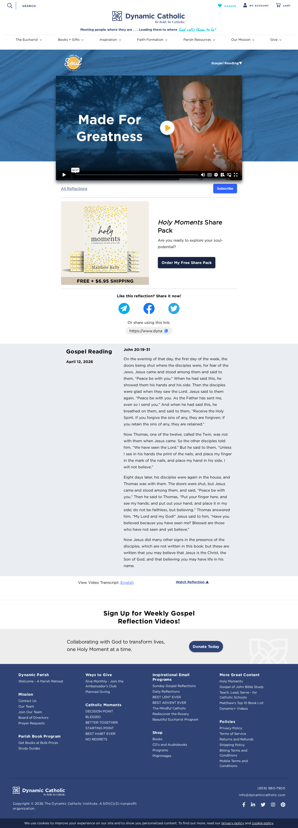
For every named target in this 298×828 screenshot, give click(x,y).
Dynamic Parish (33, 674)
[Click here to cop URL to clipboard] (166, 331)
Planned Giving (97, 692)
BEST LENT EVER (166, 697)
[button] (227, 5)
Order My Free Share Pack (187, 262)
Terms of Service (233, 734)
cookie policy (262, 823)
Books (157, 739)
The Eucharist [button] (27, 40)
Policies (227, 721)
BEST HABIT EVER (100, 734)
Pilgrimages (161, 756)
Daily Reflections (166, 691)
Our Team (26, 706)
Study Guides (29, 748)
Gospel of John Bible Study (242, 687)
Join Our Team (30, 712)
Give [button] (274, 40)
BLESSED (93, 717)
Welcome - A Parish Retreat (40, 681)
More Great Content (240, 674)
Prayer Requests (31, 723)
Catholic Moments (103, 704)
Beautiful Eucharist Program (175, 719)
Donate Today (206, 646)
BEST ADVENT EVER (169, 703)
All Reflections (74, 188)
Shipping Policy (232, 745)
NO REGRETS (96, 739)
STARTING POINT (99, 728)
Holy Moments (231, 681)
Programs (160, 750)
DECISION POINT (99, 711)
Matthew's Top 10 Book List (242, 703)
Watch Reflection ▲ (192, 582)
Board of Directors (33, 717)
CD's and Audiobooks (169, 744)
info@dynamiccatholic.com (262, 795)
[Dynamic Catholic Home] (149, 17)
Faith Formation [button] (150, 40)
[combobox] (109, 5)
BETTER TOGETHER (101, 722)
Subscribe (225, 188)
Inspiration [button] (108, 40)
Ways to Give (98, 674)
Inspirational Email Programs (171, 677)
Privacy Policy (231, 728)
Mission (25, 694)
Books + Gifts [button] (69, 40)
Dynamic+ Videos (234, 708)
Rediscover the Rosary (170, 714)
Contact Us (27, 701)
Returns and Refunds (237, 739)
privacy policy (232, 823)
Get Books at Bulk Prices (38, 743)
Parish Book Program (39, 736)
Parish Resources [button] (197, 40)
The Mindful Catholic (169, 708)
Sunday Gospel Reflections (174, 686)
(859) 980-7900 (271, 788)
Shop (157, 732)
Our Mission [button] (241, 40)
